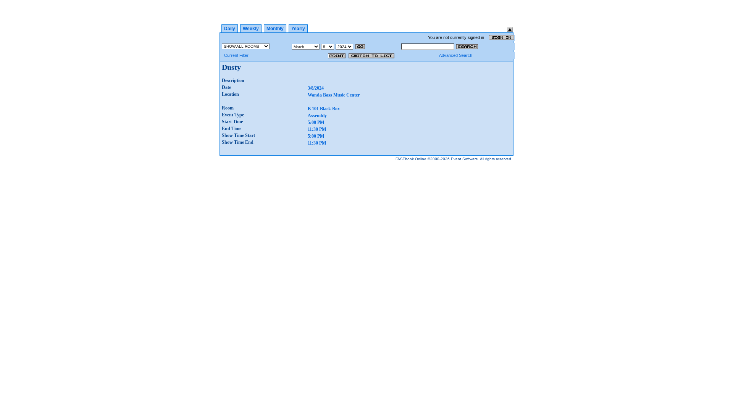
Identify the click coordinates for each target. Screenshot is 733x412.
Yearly (298, 28)
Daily (229, 28)
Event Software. (465, 159)
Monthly (275, 28)
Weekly (251, 28)
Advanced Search (455, 55)
